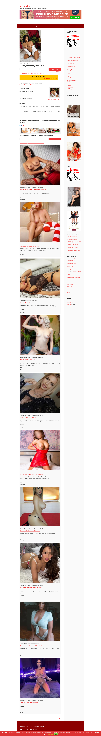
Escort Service (69, 62)
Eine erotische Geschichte (71, 100)
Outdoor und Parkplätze (71, 80)
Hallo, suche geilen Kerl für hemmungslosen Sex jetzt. (34, 189)
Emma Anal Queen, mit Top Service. (29, 702)
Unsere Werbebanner (70, 294)
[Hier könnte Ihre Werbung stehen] (73, 180)
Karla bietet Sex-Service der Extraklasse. (30, 531)
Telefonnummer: (23, 98)
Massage (68, 81)
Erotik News (27, 26)
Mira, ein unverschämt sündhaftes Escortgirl (31, 474)
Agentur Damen (70, 64)
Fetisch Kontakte (70, 72)
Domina (68, 74)
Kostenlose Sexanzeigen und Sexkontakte (36, 73)
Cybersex (68, 82)
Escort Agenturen (70, 63)
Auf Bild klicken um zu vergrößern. (54, 99)
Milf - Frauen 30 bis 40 (71, 58)
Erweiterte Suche (58, 71)
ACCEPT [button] (56, 734)
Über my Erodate (70, 290)
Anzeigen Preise (69, 286)
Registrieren (69, 304)
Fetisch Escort (69, 69)
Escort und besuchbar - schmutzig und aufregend (32, 646)
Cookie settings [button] (50, 734)
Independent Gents (70, 68)
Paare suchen (69, 77)
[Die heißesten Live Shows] (40, 132)
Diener (68, 73)
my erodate (25, 6)
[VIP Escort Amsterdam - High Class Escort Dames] (74, 221)
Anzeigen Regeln (70, 284)
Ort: (20, 91)
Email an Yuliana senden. (25, 100)
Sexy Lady (28, 63)
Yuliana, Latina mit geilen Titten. (26, 84)
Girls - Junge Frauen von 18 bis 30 (73, 57)
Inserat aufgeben (70, 302)
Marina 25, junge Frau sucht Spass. (29, 417)
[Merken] (23, 126)
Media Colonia (33, 727)
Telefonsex (69, 85)
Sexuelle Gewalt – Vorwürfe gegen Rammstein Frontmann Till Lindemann (74, 273)
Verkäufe (68, 88)
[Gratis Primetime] (39, 79)
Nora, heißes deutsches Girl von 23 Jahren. (31, 587)
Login (68, 301)
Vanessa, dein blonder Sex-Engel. (55, 718)
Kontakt (68, 292)
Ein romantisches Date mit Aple (28, 302)
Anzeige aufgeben (23, 73)
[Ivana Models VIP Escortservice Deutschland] (73, 117)
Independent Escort (45, 26)
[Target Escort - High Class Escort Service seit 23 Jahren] (73, 135)
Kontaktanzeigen (55, 26)
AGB (67, 289)
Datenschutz (69, 287)
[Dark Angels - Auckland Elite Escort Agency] (74, 197)
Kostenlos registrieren (72, 26)
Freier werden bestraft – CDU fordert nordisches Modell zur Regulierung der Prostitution (73, 238)
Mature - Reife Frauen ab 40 (72, 60)
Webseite (21, 95)
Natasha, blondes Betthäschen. (28, 359)
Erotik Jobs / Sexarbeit (71, 89)
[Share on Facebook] (21, 126)
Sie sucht (68, 56)
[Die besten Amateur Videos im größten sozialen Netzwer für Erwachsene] (50, 19)
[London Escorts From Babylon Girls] (74, 151)
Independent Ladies (71, 66)
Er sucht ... (68, 76)
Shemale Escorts (70, 70)
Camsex (68, 84)
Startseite (20, 26)
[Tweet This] (20, 126)
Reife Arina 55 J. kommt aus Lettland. (29, 246)
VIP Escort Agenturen (36, 26)
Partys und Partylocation (71, 78)
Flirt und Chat (70, 87)
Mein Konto (63, 26)
